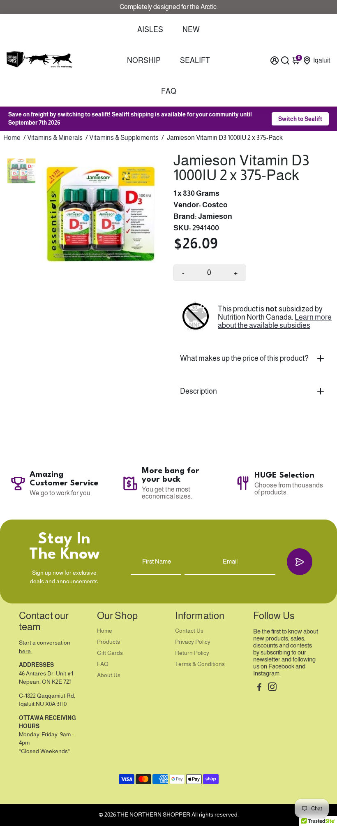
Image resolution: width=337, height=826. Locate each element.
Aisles (150, 30)
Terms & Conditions (200, 664)
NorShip (144, 60)
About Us (108, 675)
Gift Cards (110, 653)
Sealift (195, 60)
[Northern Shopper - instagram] (272, 687)
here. (25, 651)
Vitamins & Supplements (124, 137)
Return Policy (192, 653)
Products (108, 642)
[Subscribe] (299, 561)
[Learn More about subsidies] (195, 317)
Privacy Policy (192, 642)
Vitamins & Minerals (55, 137)
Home (12, 137)
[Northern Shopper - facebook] (259, 687)
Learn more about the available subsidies (275, 321)
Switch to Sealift (300, 119)
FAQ (168, 91)
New (191, 30)
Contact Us (189, 631)
